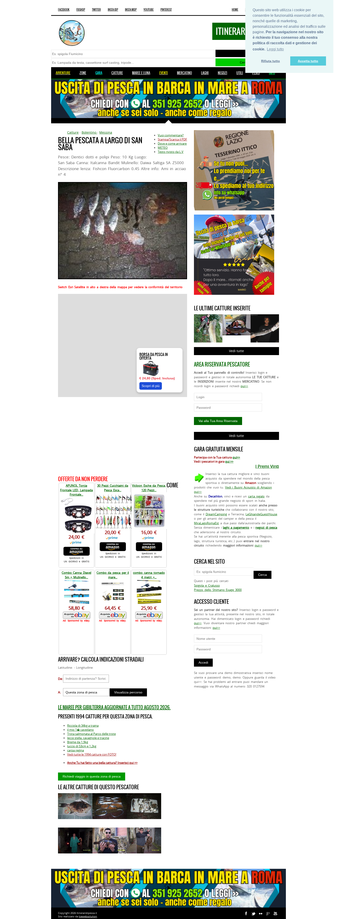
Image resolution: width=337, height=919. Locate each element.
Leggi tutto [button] (275, 49)
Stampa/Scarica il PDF (172, 139)
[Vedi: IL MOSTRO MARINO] (144, 840)
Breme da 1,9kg (77, 742)
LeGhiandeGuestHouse (261, 514)
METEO (163, 148)
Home (235, 10)
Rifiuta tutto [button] (270, 61)
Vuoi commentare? (171, 135)
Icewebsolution (88, 916)
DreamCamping (216, 514)
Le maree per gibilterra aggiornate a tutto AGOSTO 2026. (114, 707)
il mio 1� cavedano (80, 730)
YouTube (149, 10)
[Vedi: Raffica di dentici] (144, 806)
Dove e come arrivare (172, 143)
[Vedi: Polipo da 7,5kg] (75, 840)
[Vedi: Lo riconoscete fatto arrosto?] (75, 806)
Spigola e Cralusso (207, 585)
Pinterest (166, 10)
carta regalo (256, 496)
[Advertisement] (122, 435)
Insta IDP (113, 10)
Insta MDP (131, 10)
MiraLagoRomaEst (206, 523)
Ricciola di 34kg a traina (83, 725)
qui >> (229, 461)
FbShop (80, 10)
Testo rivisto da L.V (170, 152)
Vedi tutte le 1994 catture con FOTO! (91, 754)
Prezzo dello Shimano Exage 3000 (217, 590)
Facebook (63, 10)
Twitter (96, 10)
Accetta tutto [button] (308, 61)
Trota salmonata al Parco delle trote (91, 734)
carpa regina (75, 750)
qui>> (244, 386)
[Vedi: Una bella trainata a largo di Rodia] (109, 806)
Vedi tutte (236, 351)
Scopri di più (151, 386)
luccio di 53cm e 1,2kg (81, 746)
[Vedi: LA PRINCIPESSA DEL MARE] (109, 840)
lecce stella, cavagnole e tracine (88, 738)
